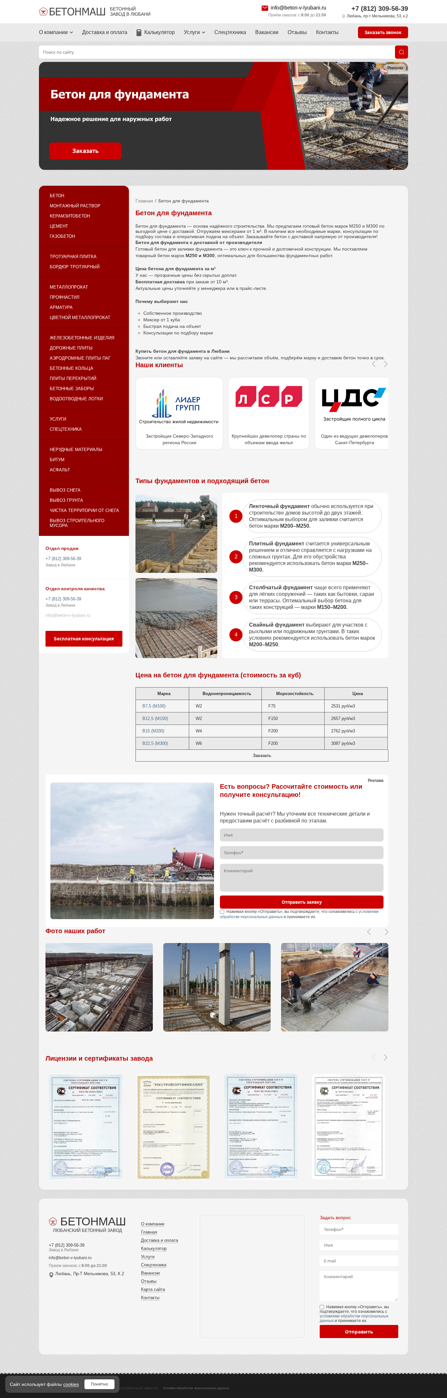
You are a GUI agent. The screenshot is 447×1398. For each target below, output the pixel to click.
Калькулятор (159, 32)
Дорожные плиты (71, 348)
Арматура (61, 307)
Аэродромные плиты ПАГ (80, 358)
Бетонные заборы (72, 388)
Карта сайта (153, 1289)
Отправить (359, 1331)
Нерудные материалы (76, 449)
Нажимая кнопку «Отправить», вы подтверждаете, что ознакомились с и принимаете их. (354, 1314)
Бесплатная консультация (84, 639)
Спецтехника (230, 32)
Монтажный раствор (75, 205)
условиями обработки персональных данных (354, 1318)
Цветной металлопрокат (80, 317)
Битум (57, 459)
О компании (53, 32)
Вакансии (266, 32)
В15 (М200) (153, 730)
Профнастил (65, 297)
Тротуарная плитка (73, 256)
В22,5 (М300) (155, 743)
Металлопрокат (69, 287)
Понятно (99, 1384)
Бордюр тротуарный (74, 266)
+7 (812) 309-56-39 (379, 8)
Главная (144, 200)
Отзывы (297, 32)
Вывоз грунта (66, 500)
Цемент (59, 226)
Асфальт (60, 469)
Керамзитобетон (70, 216)
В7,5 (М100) (154, 706)
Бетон (57, 195)
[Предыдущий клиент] (374, 364)
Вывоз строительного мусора (77, 523)
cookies (71, 1384)
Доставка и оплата (104, 32)
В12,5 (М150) (155, 718)
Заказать (85, 151)
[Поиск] (401, 52)
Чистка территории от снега (84, 510)
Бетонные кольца (71, 368)
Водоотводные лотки (76, 398)
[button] (369, 932)
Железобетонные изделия (82, 337)
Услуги (192, 32)
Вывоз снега (65, 490)
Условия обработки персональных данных (196, 1388)
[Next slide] (385, 1057)
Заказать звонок (383, 32)
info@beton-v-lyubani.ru (298, 7)
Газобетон (62, 236)
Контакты (327, 32)
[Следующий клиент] (385, 364)
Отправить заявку (302, 902)
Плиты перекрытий (73, 378)
